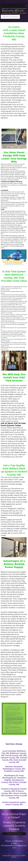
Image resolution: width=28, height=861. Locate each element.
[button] (26, 5)
